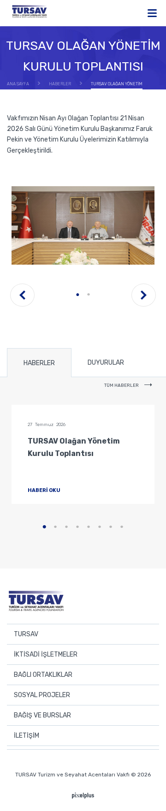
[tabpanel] (83, 225)
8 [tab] (121, 527)
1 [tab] (77, 294)
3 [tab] (66, 527)
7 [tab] (110, 527)
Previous (22, 295)
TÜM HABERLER (122, 385)
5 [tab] (88, 527)
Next (143, 295)
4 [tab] (77, 527)
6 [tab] (99, 527)
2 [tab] (88, 294)
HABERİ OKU (44, 490)
